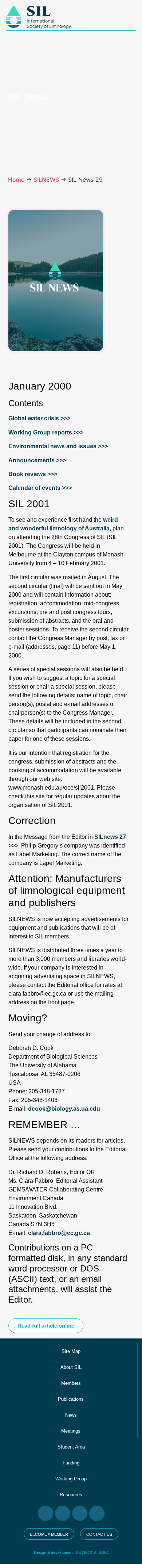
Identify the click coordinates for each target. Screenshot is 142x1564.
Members (71, 1383)
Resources (71, 1494)
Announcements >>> (37, 460)
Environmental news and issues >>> (58, 446)
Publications (71, 1399)
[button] (45, 1325)
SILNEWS (46, 179)
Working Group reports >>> (45, 432)
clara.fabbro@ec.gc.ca (59, 1233)
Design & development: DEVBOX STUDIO (71, 1552)
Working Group (71, 1478)
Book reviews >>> (32, 474)
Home (16, 179)
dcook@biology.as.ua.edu (64, 1109)
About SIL (71, 1367)
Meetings (70, 1431)
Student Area (71, 1447)
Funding (71, 1463)
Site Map (71, 1351)
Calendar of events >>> (40, 488)
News (71, 1415)
